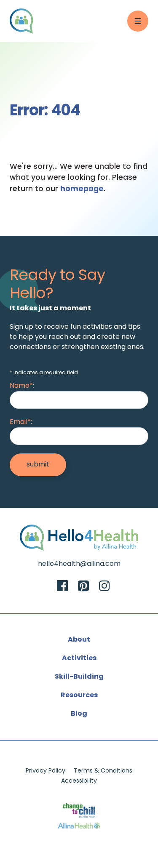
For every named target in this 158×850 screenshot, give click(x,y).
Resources (79, 695)
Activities (79, 658)
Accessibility (79, 781)
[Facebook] (62, 587)
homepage (82, 189)
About (79, 640)
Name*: (22, 386)
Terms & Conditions (103, 771)
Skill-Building (79, 677)
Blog (79, 714)
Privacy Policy (45, 771)
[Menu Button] (137, 21)
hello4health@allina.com (79, 564)
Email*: (21, 422)
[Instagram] (104, 587)
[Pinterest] (83, 587)
